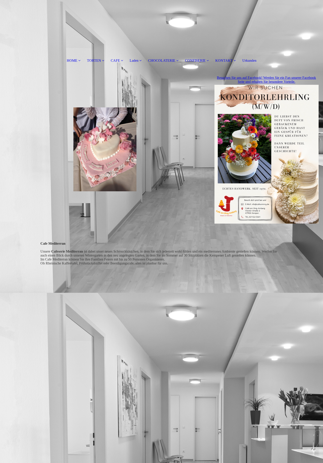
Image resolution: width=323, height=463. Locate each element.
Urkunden (249, 60)
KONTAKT (224, 60)
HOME (72, 60)
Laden (134, 60)
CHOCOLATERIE (161, 60)
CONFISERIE (195, 60)
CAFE (115, 60)
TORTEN (94, 60)
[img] (105, 149)
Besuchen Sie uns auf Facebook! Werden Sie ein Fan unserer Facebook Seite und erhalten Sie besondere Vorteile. (266, 79)
